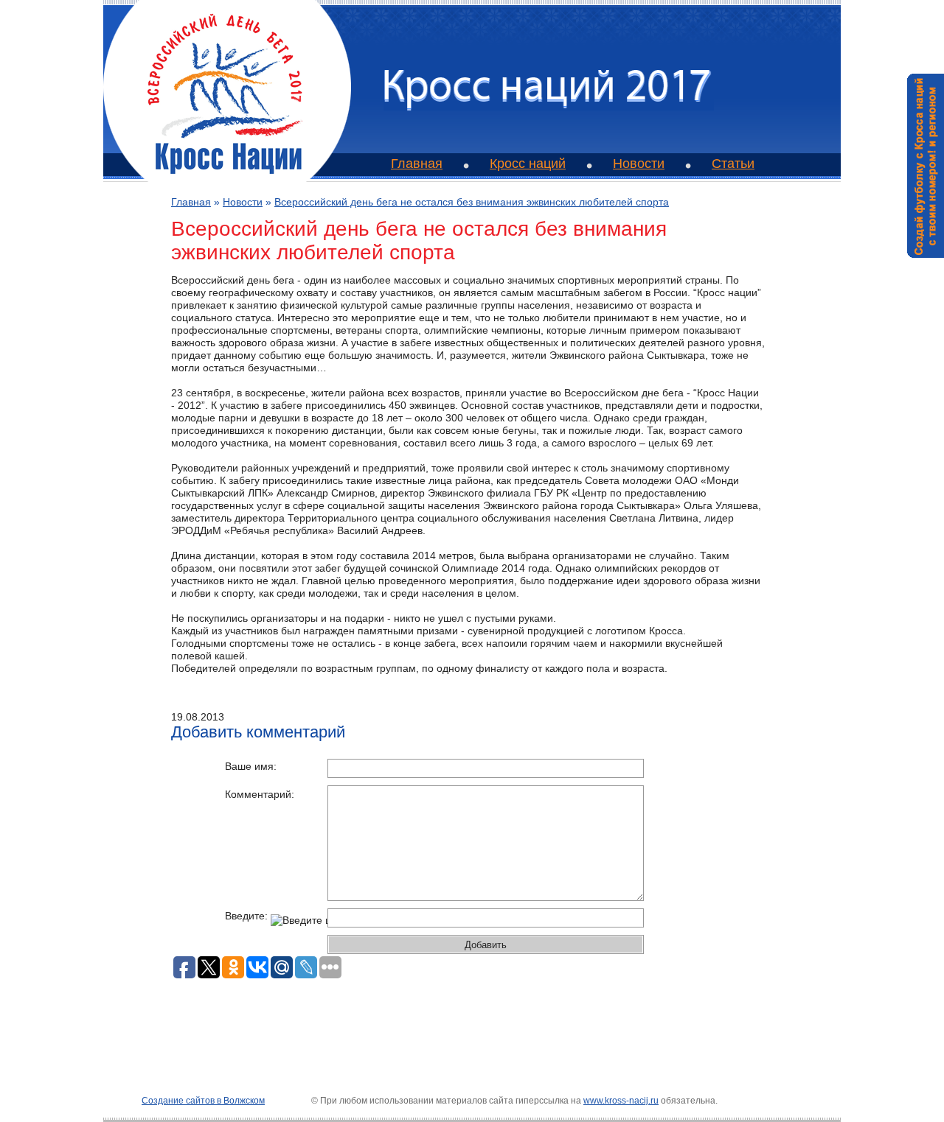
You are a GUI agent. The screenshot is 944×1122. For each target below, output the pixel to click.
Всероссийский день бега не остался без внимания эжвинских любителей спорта (471, 202)
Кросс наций (528, 163)
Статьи (733, 163)
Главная (416, 163)
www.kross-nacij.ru (621, 1100)
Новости (638, 163)
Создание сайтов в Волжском (203, 1100)
